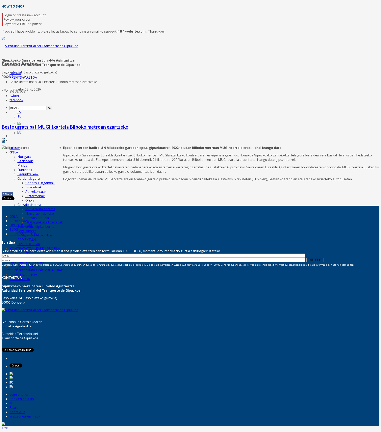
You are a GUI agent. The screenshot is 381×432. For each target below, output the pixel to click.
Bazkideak (25, 161)
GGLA (14, 152)
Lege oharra (19, 394)
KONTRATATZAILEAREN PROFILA (35, 248)
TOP (5, 428)
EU (19, 116)
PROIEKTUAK (27, 239)
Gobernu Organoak (40, 183)
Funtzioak (24, 170)
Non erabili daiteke (39, 213)
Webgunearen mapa (25, 416)
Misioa (22, 165)
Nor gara (24, 156)
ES (19, 112)
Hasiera (15, 73)
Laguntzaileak (27, 174)
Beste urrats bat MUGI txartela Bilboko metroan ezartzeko (65, 127)
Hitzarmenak (35, 196)
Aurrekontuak (35, 191)
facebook (16, 100)
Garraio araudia (37, 218)
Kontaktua (17, 412)
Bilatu (14, 407)
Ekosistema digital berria (35, 226)
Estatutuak (33, 187)
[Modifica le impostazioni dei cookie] (3, 424)
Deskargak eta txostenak (44, 222)
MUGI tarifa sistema (40, 209)
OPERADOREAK (28, 244)
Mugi (13, 403)
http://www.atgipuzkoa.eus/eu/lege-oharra (24, 269)
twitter (14, 96)
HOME (15, 148)
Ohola (29, 200)
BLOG (14, 229)
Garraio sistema (29, 204)
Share (7, 194)
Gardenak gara (28, 178)
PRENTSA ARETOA (23, 274)
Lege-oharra (26, 231)
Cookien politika (22, 399)
